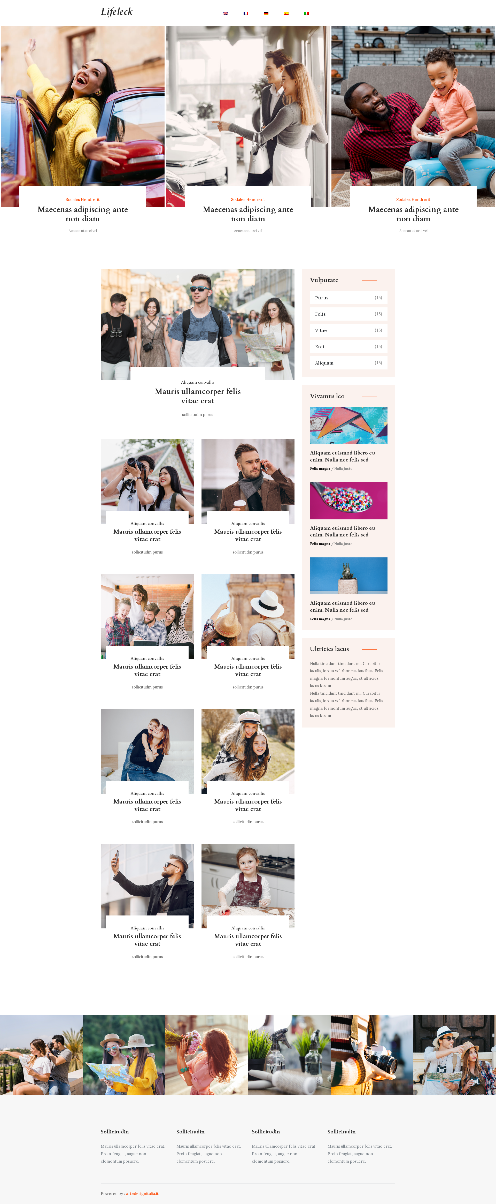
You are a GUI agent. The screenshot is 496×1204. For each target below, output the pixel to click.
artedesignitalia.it (142, 1193)
